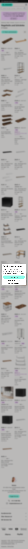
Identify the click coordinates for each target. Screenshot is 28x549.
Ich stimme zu (14, 277)
